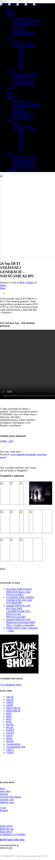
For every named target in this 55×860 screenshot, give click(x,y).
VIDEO (10, 749)
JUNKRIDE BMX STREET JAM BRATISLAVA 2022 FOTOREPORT (20, 600)
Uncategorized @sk (15, 747)
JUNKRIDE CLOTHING (13, 834)
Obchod (4, 794)
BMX (9, 713)
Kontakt (4, 810)
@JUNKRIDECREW (11, 684)
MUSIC (10, 724)
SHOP (9, 735)
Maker (3, 285)
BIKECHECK (13, 708)
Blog (2, 788)
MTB (21, 282)
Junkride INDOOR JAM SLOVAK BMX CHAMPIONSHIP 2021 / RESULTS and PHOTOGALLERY (18, 611)
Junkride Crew (7, 799)
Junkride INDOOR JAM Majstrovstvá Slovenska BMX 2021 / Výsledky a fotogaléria (20, 622)
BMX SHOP (6, 826)
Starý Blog (5, 791)
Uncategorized (13, 744)
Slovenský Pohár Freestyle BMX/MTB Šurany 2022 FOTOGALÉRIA (19, 592)
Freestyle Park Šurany (10, 797)
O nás (3, 807)
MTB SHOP (6, 831)
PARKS (30, 282)
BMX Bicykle (7, 829)
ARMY (10, 702)
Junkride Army (7, 802)
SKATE (10, 741)
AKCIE (10, 697)
